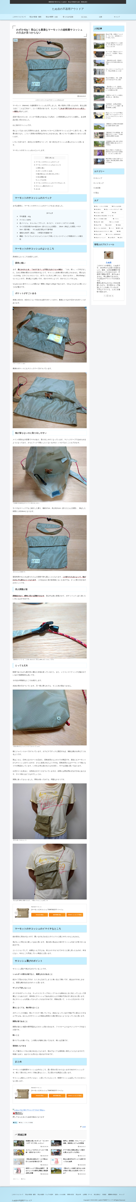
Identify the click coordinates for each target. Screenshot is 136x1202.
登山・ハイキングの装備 (26, 1122)
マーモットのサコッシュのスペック (47, 162)
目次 (47, 158)
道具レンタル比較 (60, 1194)
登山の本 (78, 1194)
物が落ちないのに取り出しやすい (48, 174)
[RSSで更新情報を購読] (112, 296)
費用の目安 (70, 1194)
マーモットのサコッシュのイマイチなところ (50, 183)
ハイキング (99, 183)
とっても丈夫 (41, 180)
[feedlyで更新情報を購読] (110, 296)
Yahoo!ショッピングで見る (75, 914)
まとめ (38, 189)
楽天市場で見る (57, 914)
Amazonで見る (39, 914)
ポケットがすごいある (44, 171)
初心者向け (97, 1194)
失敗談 (104, 1194)
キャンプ (98, 178)
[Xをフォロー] (105, 296)
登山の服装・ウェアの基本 (45, 1194)
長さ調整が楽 (41, 177)
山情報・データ (87, 1194)
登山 (16, 1122)
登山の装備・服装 (30, 1194)
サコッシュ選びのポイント (44, 186)
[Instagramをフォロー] (107, 296)
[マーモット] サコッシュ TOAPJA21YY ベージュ (47, 909)
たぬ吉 (108, 262)
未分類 (97, 188)
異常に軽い (41, 168)
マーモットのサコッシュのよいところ (48, 165)
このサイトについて (17, 1194)
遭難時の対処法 (112, 1194)
